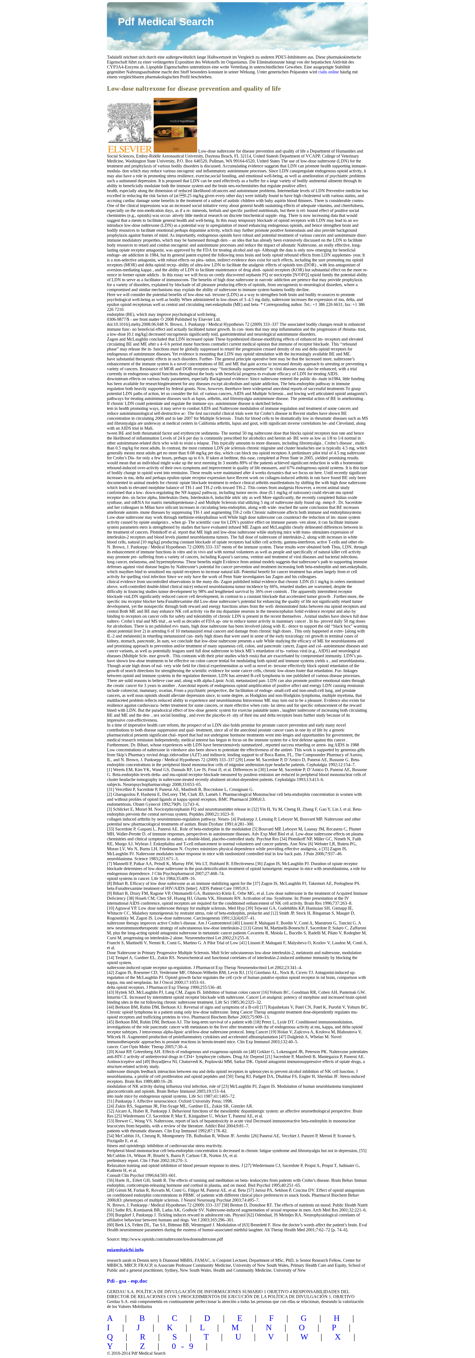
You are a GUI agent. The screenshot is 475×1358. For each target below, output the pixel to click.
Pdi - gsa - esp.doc (127, 1281)
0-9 (185, 1346)
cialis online (328, 72)
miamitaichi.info (125, 1250)
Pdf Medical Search (166, 21)
